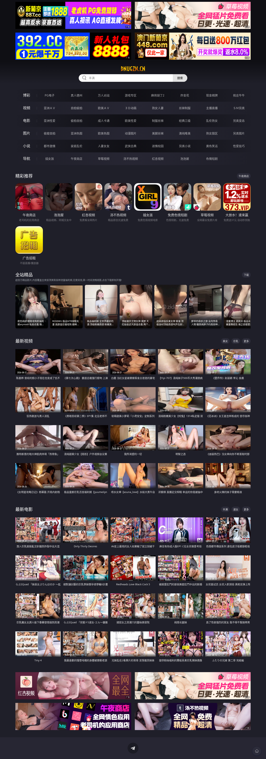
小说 (26, 146)
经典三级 (185, 121)
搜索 (180, 78)
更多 (246, 341)
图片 (26, 133)
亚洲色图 (76, 133)
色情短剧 (212, 159)
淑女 (235, 509)
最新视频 (24, 341)
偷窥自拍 (49, 133)
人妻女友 (103, 146)
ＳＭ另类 (239, 108)
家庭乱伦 (76, 146)
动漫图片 (130, 133)
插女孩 (49, 159)
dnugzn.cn (133, 68)
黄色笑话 (212, 146)
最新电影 (24, 509)
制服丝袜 (158, 121)
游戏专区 (130, 95)
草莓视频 (103, 159)
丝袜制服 (185, 108)
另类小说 (185, 146)
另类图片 (239, 133)
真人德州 (76, 95)
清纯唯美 (185, 133)
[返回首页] (256, 751)
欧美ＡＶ (103, 108)
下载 (246, 275)
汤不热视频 (130, 159)
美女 (225, 341)
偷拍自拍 (76, 121)
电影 (26, 120)
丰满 (225, 509)
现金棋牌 (212, 95)
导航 (26, 158)
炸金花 (184, 95)
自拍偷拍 (76, 108)
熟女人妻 (158, 108)
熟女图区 (212, 133)
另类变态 (239, 121)
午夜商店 (76, 159)
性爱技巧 (239, 146)
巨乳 (235, 341)
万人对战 (103, 95)
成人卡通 (103, 121)
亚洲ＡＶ (49, 108)
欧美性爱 (130, 121)
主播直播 (212, 108)
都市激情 (49, 146)
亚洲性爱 (49, 121)
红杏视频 (158, 159)
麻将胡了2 (157, 95)
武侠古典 (130, 146)
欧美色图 (103, 133)
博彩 (26, 95)
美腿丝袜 (158, 133)
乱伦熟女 (212, 121)
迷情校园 (158, 146)
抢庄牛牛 (239, 95)
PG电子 (49, 95)
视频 (26, 108)
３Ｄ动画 (130, 108)
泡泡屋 (184, 159)
